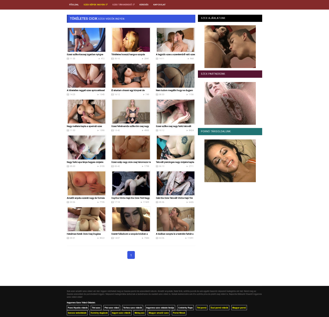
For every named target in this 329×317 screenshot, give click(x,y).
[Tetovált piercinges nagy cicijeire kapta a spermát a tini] (175, 147)
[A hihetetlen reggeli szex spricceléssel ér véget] (86, 75)
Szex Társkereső (122, 5)
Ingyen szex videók (121, 312)
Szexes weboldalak (77, 312)
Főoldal (74, 5)
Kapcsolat (159, 5)
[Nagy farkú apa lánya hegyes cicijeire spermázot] (86, 147)
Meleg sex (140, 312)
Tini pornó (201, 307)
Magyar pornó (239, 307)
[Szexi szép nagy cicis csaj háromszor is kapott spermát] (131, 147)
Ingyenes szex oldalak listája (160, 307)
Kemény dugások (99, 312)
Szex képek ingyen (95, 5)
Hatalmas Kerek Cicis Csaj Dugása (84, 234)
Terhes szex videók (132, 307)
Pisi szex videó (112, 307)
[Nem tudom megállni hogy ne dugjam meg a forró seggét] (175, 75)
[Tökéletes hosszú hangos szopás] (131, 39)
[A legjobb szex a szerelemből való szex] (175, 39)
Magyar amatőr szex (159, 312)
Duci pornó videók (219, 307)
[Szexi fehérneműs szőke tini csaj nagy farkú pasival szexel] (131, 111)
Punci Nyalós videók (78, 307)
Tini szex (96, 307)
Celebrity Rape (185, 307)
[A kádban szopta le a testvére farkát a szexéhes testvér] (175, 219)
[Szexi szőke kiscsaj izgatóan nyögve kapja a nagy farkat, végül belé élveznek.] (86, 39)
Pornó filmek (179, 312)
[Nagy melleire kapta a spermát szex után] (86, 111)
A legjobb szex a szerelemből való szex (175, 54)
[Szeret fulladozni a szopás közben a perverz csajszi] (131, 219)
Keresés (144, 5)
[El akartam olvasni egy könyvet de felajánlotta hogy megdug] (131, 75)
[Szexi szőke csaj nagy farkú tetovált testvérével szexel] (175, 111)
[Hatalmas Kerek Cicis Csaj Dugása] (86, 219)
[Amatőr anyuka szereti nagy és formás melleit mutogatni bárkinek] (86, 183)
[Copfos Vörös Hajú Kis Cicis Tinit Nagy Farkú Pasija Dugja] (131, 183)
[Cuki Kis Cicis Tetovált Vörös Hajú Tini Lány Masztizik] (175, 183)
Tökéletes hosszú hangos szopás (128, 54)
